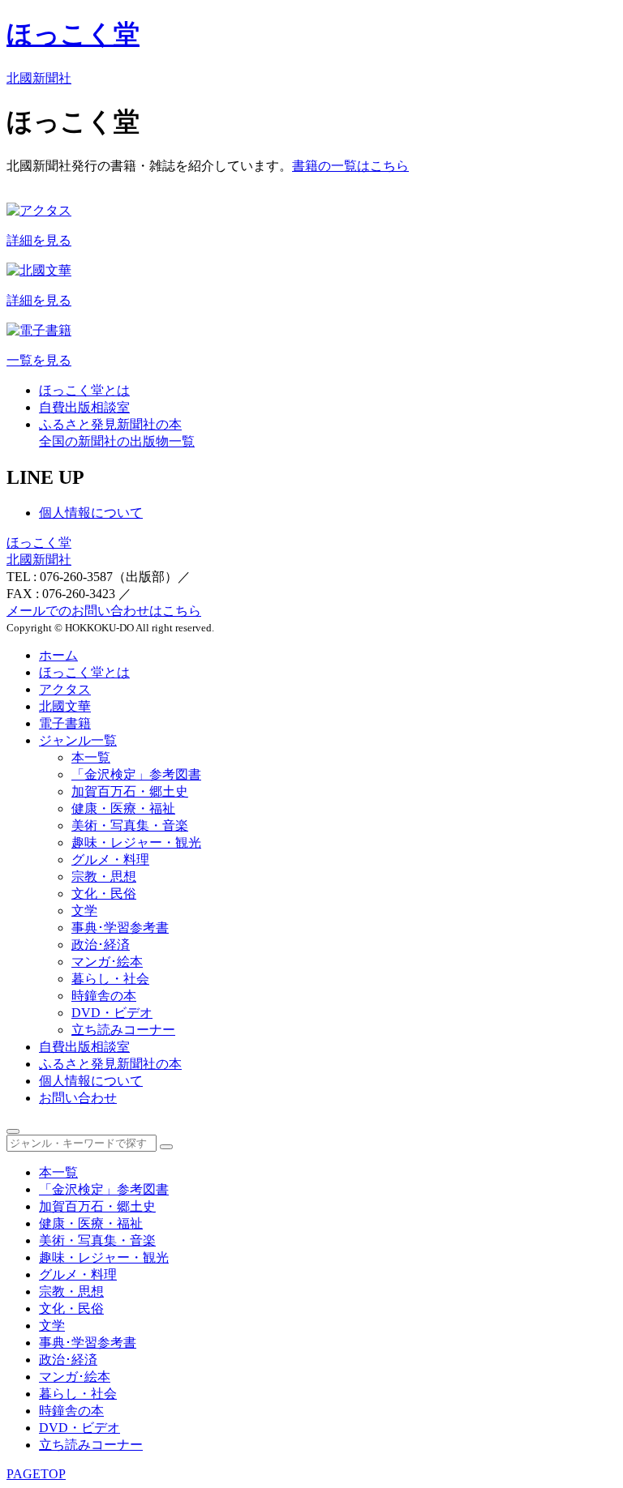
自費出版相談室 (84, 1047)
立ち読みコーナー (123, 1030)
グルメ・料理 (110, 859)
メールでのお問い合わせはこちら (103, 611)
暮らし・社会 (110, 979)
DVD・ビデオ (112, 1013)
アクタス (65, 689)
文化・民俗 (103, 893)
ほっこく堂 (38, 542)
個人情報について (91, 513)
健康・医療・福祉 (123, 808)
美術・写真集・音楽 (129, 825)
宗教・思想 (103, 876)
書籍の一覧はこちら (350, 166)
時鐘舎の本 (103, 996)
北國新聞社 (38, 560)
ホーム (58, 655)
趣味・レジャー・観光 (136, 842)
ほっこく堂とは (84, 672)
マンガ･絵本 (107, 961)
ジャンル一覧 (78, 740)
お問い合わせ (78, 1098)
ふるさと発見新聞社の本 (110, 1064)
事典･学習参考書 (120, 927)
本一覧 (90, 757)
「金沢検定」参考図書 (136, 774)
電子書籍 (65, 723)
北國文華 (65, 706)
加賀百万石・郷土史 (129, 791)
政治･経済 (100, 944)
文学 (84, 910)
